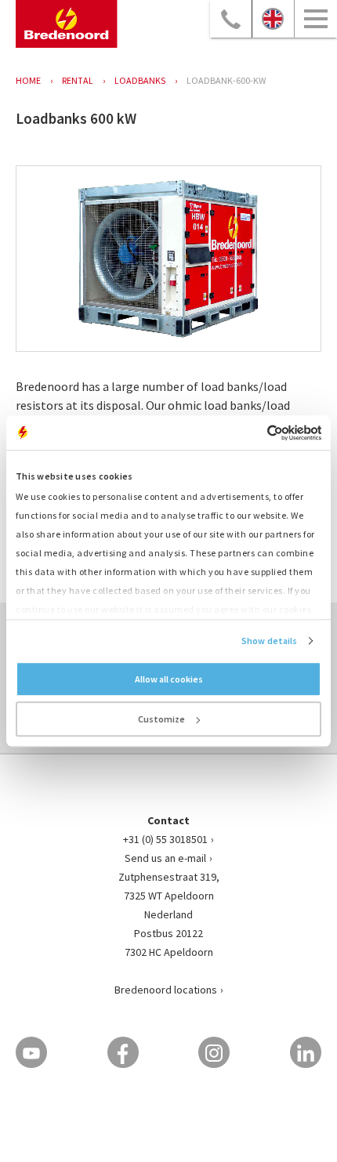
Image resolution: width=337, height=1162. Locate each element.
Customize (161, 719)
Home (28, 80)
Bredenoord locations (165, 990)
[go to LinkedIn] (305, 1052)
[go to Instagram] (214, 1052)
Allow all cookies (169, 679)
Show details (269, 640)
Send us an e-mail (165, 858)
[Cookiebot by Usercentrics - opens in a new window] (252, 432)
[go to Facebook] (123, 1052)
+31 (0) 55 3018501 (165, 839)
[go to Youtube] (31, 1052)
